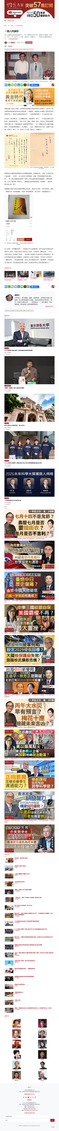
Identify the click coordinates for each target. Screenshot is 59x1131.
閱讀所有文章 (49, 306)
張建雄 (16, 985)
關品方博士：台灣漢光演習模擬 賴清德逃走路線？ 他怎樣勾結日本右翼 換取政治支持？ (34, 937)
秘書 (21, 49)
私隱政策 (53, 1126)
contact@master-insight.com (30, 1110)
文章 (32, 49)
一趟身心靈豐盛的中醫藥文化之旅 (22, 873)
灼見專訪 (6, 348)
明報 (25, 49)
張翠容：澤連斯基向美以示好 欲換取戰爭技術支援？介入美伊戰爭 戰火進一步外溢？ (33, 1008)
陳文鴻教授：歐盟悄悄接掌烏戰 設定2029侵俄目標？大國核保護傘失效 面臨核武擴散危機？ (27, 664)
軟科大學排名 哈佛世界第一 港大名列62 (14, 425)
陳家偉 (16, 875)
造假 (28, 49)
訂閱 (52, 1120)
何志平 (16, 883)
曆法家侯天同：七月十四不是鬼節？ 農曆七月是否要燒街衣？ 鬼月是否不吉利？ (24, 538)
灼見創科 (6, 498)
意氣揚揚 (29, 42)
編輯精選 (17, 946)
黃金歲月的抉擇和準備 (20, 984)
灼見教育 (6, 423)
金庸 (17, 49)
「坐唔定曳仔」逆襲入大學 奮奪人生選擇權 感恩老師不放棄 (28, 897)
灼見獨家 (13, 49)
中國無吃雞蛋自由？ (19, 992)
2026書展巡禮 (7, 385)
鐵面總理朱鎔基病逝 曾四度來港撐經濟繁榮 (24, 976)
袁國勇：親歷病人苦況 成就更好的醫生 (14, 388)
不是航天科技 (18, 1000)
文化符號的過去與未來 (20, 881)
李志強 (16, 1001)
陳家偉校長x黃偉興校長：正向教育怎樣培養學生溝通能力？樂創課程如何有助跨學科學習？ (27, 789)
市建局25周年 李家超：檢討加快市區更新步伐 (25, 960)
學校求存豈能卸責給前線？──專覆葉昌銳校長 (25, 968)
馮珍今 (16, 859)
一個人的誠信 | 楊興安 (19, 25)
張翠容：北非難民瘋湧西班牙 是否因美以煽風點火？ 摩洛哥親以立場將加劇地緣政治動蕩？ (27, 758)
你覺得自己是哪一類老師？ (21, 866)
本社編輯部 (9, 352)
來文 (16, 970)
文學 (12, 25)
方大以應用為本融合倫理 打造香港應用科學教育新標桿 (18, 350)
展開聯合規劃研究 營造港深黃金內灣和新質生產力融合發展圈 (28, 944)
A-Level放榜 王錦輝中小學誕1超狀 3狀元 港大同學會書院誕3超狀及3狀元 (23, 463)
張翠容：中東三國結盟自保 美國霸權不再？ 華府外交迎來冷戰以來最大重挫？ (24, 633)
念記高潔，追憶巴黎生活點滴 (21, 858)
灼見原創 (7, 49)
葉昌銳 (16, 867)
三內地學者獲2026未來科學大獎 (12, 500)
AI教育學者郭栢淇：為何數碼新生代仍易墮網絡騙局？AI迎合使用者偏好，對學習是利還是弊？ (28, 569)
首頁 (5, 25)
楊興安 (13, 42)
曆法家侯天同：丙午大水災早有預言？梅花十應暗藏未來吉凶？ (20, 727)
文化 (9, 25)
